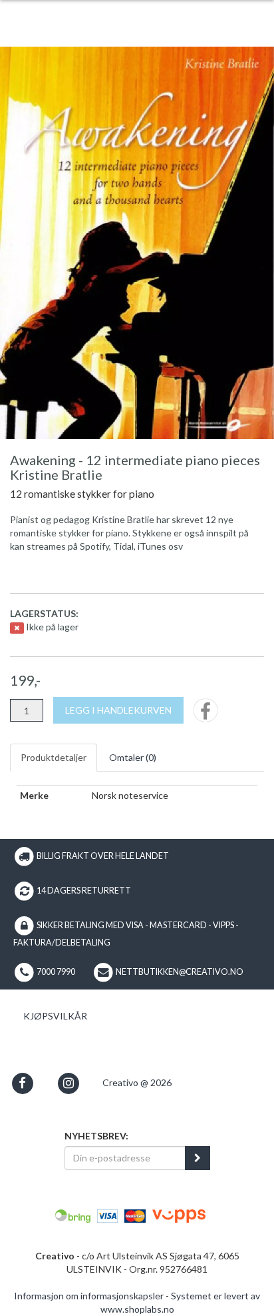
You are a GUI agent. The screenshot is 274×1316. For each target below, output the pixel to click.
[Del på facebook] (205, 714)
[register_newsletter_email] (197, 1158)
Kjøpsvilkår (55, 1015)
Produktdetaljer (53, 757)
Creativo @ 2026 (137, 1082)
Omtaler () (132, 757)
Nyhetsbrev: (96, 1135)
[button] (22, 1083)
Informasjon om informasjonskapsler (89, 1295)
